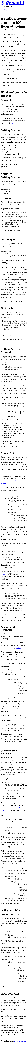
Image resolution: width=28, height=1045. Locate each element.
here (8, 1021)
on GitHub (13, 123)
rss (7, 10)
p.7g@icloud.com (20, 1041)
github (3, 10)
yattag (18, 648)
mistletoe (4, 574)
